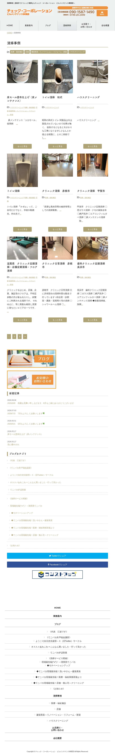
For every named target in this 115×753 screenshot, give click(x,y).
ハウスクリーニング (77, 52)
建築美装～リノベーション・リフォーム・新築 (49, 52)
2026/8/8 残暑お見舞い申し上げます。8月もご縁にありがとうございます (40, 401)
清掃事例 (57, 696)
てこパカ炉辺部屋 (18, 490)
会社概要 (57, 738)
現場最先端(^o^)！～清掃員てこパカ (26, 506)
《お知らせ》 (15, 545)
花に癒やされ (13, 443)
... (17, 123)
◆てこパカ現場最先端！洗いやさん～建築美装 (31, 520)
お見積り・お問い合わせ (57, 729)
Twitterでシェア (58, 556)
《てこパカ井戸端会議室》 (21, 468)
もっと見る (22, 146)
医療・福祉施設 (17, 52)
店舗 (27, 52)
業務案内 (57, 616)
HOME (9, 33)
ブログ (57, 624)
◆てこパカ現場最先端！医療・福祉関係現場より (32, 528)
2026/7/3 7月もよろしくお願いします (24, 412)
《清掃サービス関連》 (19, 498)
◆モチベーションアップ (22, 513)
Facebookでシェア (58, 564)
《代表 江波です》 (18, 460)
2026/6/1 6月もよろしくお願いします (24, 422)
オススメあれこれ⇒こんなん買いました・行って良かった (35, 482)
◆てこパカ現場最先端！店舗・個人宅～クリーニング (34, 535)
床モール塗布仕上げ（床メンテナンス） (25, 432)
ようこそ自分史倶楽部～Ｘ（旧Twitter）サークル (31, 475)
